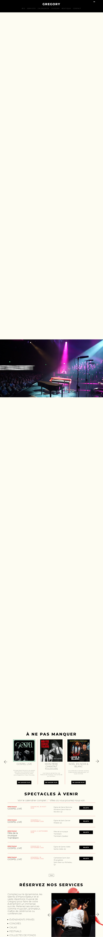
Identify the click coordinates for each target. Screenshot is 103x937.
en (94, 1)
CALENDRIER (43, 8)
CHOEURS (55, 8)
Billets (86, 808)
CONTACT (77, 8)
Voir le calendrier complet (32, 800)
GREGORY (51, 4)
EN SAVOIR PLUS (24, 782)
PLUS (51, 875)
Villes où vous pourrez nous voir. (67, 800)
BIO (23, 8)
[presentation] (6, 762)
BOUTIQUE (66, 8)
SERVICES (31, 8)
